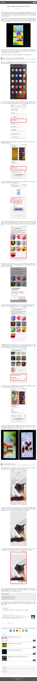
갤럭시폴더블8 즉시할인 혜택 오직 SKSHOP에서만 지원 (12, 615)
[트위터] (14, 631)
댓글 (2, 663)
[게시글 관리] (5, 623)
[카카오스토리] (20, 631)
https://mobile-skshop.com (6, 614)
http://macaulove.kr (5, 607)
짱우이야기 (3, 2)
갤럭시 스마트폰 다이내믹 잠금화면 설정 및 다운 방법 (18, 6)
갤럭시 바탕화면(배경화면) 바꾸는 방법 (8, 596)
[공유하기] (4, 623)
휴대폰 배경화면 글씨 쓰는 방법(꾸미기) (9, 597)
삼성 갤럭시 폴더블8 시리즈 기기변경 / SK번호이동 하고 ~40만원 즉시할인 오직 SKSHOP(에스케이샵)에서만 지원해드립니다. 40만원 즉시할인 (15, 617)
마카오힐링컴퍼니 (5, 608)
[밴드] (26, 631)
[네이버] (23, 631)
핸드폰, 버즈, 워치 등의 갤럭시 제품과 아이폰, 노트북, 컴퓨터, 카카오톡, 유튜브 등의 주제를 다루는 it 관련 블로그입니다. (17, 669)
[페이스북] (11, 631)
